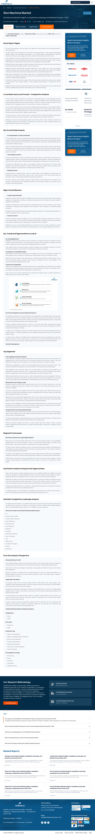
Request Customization (83, 55)
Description (8, 26)
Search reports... (77, 2)
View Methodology (11, 703)
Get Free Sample (72, 55)
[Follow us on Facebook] (45, 822)
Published (9, 7)
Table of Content (21, 26)
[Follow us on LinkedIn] (48, 822)
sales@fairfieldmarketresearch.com (51, 817)
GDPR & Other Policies (81, 832)
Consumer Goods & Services (20, 7)
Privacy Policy (59, 832)
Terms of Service (69, 832)
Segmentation (33, 26)
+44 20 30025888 (49, 810)
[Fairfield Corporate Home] (20, 804)
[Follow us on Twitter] (42, 822)
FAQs (90, 832)
